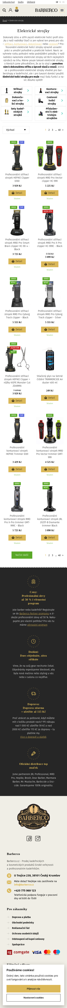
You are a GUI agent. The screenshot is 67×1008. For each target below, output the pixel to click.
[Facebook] (29, 838)
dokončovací (35, 44)
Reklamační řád (20, 928)
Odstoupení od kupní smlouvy (28, 939)
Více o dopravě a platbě (33, 736)
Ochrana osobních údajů (25, 933)
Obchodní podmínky (23, 922)
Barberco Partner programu (34, 613)
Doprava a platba (21, 917)
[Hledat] (4, 10)
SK (60, 2)
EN (63, 2)
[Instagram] (37, 838)
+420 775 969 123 (25, 890)
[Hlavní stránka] (42, 10)
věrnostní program (37, 624)
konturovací (20, 44)
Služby (21, 2)
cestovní (53, 44)
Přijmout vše (33, 988)
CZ (57, 2)
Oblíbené (31, 2)
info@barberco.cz (24, 884)
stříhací (9, 44)
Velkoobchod (9, 2)
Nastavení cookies (34, 997)
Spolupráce (18, 944)
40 (59, 129)
